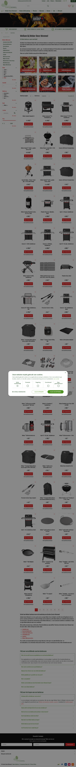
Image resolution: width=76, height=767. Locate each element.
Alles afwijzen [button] (39, 391)
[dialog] (38, 383)
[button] (18, 392)
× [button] (65, 372)
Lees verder (56, 379)
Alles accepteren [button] (55, 391)
